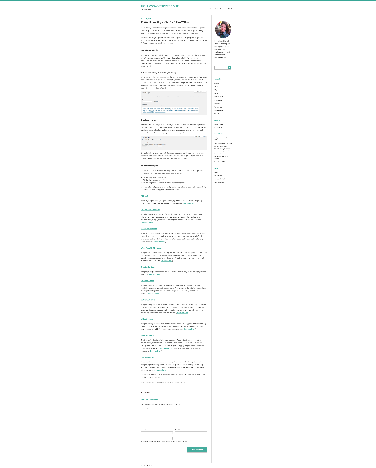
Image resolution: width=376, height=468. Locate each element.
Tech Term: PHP (219, 162)
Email (177, 430)
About (222, 8)
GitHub (217, 52)
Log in (216, 172)
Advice (216, 83)
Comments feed (219, 179)
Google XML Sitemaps (150, 210)
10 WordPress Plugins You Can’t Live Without (165, 22)
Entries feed (218, 175)
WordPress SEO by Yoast (151, 248)
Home (209, 8)
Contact (230, 8)
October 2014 (218, 127)
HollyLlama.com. (220, 57)
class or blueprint (166, 348)
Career (216, 93)
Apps (216, 86)
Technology (218, 107)
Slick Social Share (148, 267)
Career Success (219, 97)
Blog (215, 8)
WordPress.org (219, 182)
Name (143, 430)
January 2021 (218, 124)
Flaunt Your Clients (149, 229)
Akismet (144, 196)
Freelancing (218, 100)
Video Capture (147, 319)
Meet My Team (147, 335)
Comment (144, 409)
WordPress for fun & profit (223, 143)
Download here (188, 203)
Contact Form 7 (147, 357)
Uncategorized (164, 382)
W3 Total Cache (147, 281)
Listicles (217, 103)
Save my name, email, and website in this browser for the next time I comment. (164, 441)
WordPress (172, 382)
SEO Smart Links (148, 300)
